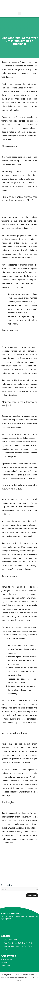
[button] (19, 13)
